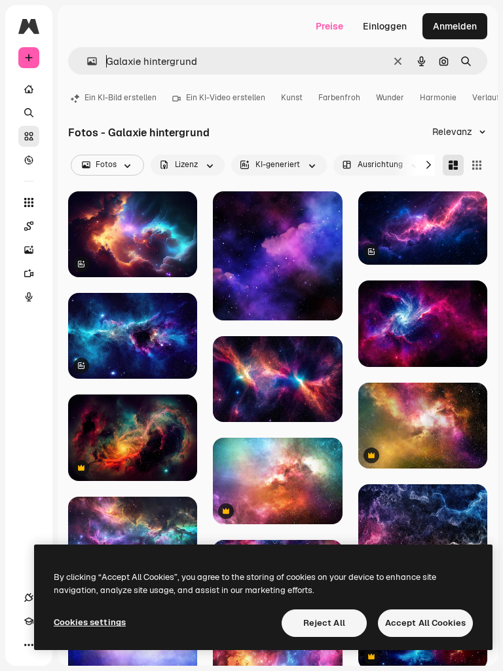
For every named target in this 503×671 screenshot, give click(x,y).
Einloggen (385, 26)
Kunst (292, 97)
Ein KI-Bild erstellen (120, 97)
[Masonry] (453, 165)
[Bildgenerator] (28, 249)
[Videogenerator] (28, 273)
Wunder (390, 97)
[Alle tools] (28, 202)
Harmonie (438, 97)
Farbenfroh (339, 97)
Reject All (324, 622)
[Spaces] (28, 226)
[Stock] (28, 136)
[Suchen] (28, 112)
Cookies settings (90, 622)
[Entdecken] (28, 159)
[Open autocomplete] (87, 61)
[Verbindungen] (28, 597)
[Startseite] (28, 89)
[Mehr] (28, 644)
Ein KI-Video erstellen (225, 97)
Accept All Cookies (425, 622)
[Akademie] (28, 621)
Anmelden (455, 26)
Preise (329, 26)
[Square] (476, 165)
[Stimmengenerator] (28, 296)
